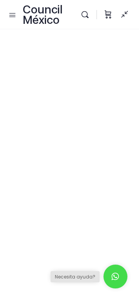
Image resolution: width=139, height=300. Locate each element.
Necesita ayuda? (75, 276)
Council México (43, 14)
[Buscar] (86, 14)
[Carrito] (108, 14)
